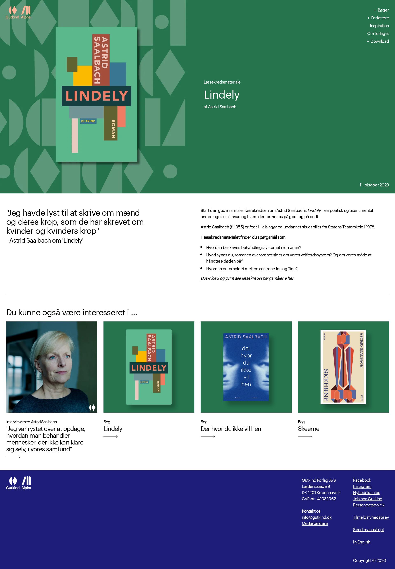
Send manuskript (368, 529)
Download (380, 40)
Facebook (362, 479)
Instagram (362, 485)
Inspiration (379, 25)
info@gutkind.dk (317, 516)
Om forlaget (378, 32)
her (290, 277)
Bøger (383, 9)
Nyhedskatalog (366, 492)
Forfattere (380, 17)
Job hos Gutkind (367, 498)
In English (361, 541)
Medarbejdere (315, 523)
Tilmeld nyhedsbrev (371, 516)
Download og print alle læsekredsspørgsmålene (244, 277)
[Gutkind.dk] (18, 13)
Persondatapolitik (368, 504)
